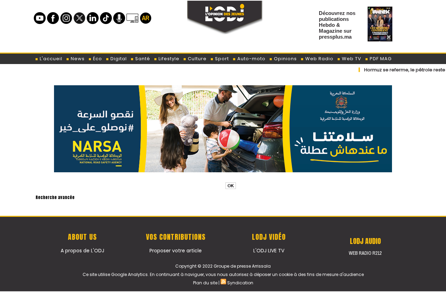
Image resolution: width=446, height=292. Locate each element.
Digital (118, 58)
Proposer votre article (175, 250)
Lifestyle (168, 58)
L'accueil (50, 58)
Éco (97, 58)
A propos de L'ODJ (82, 250)
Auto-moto (251, 58)
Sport (221, 58)
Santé (142, 58)
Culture (196, 58)
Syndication (240, 283)
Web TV (350, 58)
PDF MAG (380, 58)
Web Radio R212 (365, 253)
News (77, 58)
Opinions (284, 58)
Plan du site (205, 283)
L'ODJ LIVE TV (268, 250)
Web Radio (318, 58)
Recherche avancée (55, 197)
